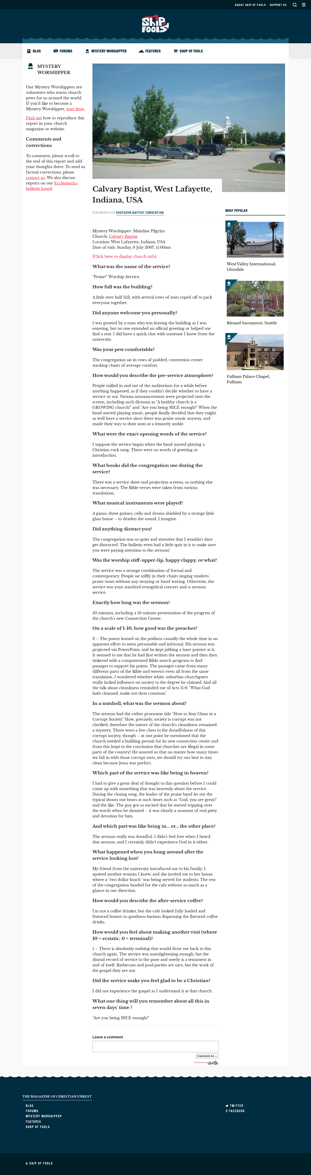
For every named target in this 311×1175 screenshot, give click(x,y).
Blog (37, 51)
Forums (66, 51)
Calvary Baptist (123, 236)
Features (153, 51)
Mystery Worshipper (109, 51)
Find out (34, 118)
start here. (75, 109)
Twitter (236, 1106)
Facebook (236, 1111)
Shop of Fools (191, 51)
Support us (278, 5)
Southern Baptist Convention (140, 212)
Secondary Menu (304, 4)
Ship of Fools (155, 23)
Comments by (201, 1062)
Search (294, 4)
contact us (35, 177)
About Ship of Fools (250, 5)
